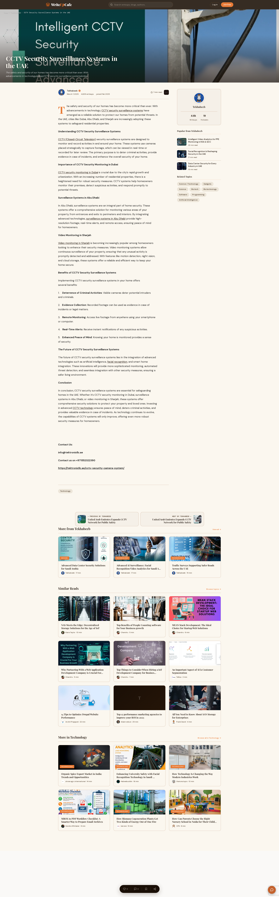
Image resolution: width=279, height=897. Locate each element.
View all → (217, 529)
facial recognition (117, 361)
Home (6, 13)
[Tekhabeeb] (61, 92)
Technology (16, 13)
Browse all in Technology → (209, 738)
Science (182, 189)
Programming (198, 194)
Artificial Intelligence (188, 200)
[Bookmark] (146, 888)
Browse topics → (213, 589)
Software (183, 194)
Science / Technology (188, 184)
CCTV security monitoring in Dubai (78, 172)
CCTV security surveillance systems (122, 110)
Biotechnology (210, 189)
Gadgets (207, 184)
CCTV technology (83, 408)
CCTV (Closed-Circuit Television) (77, 139)
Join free (227, 4)
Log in (215, 4)
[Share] (154, 888)
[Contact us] (272, 890)
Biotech (194, 189)
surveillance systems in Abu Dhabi (106, 218)
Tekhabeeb (72, 90)
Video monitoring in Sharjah (74, 243)
